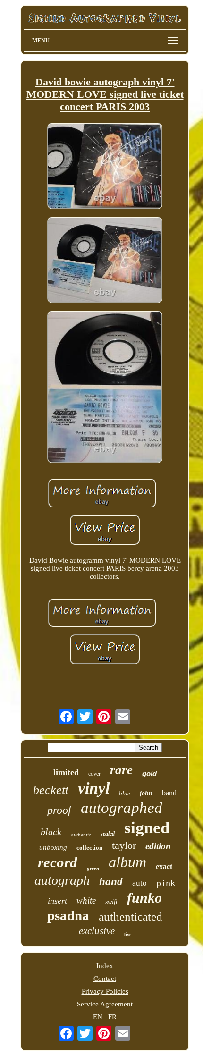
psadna (68, 915)
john (146, 793)
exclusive (97, 931)
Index (104, 966)
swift (111, 901)
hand (111, 881)
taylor (124, 845)
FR (112, 1017)
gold (149, 773)
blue (124, 793)
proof (59, 810)
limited (66, 772)
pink (165, 883)
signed (146, 828)
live (127, 934)
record (57, 862)
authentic (81, 834)
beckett (50, 790)
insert (57, 900)
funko (144, 897)
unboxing (53, 847)
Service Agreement (105, 1004)
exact (164, 866)
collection (89, 847)
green (93, 868)
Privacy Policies (105, 991)
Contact (104, 978)
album (127, 861)
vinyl (94, 788)
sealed (108, 833)
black (51, 832)
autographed (121, 807)
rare (121, 770)
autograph (62, 880)
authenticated (130, 916)
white (86, 900)
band (169, 793)
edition (158, 846)
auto (139, 883)
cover (94, 773)
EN (97, 1017)
